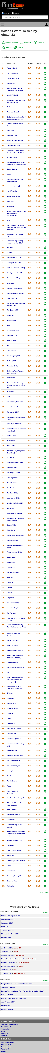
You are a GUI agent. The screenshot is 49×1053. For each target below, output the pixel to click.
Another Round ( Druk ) (15, 840)
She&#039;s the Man (8, 987)
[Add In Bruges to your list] (45, 392)
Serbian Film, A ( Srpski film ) (11, 916)
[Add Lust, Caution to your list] (45, 351)
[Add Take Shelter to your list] (45, 530)
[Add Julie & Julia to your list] (45, 446)
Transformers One (7, 930)
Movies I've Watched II (8, 966)
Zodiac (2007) (11, 361)
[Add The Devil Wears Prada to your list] (45, 288)
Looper (9, 592)
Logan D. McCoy (23, 962)
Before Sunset (12, 169)
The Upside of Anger (14, 278)
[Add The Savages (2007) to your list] (45, 356)
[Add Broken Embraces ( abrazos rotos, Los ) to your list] (45, 429)
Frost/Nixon (11, 377)
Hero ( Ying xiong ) (13, 186)
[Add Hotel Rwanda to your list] (45, 191)
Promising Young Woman (15, 876)
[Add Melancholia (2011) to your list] (45, 498)
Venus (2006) (11, 320)
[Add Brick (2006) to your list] (45, 283)
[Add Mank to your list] (45, 866)
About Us (4, 1033)
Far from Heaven (12, 73)
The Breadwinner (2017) (15, 755)
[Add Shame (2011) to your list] (45, 525)
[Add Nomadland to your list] (45, 871)
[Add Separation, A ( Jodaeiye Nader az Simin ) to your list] (45, 518)
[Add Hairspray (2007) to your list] (45, 335)
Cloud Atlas (11, 562)
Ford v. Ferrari (11, 809)
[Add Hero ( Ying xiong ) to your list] (45, 186)
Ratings (8, 47)
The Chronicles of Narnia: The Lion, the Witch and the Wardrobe (16, 227)
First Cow (10, 855)
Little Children (12, 298)
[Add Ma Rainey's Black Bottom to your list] (45, 861)
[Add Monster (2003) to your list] (45, 157)
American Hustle (12, 645)
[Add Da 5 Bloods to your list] (45, 845)
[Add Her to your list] (45, 672)
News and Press (6, 1047)
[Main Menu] (2, 25)
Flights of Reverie (7, 1009)
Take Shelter (11, 530)
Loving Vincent (12, 771)
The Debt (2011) (12, 493)
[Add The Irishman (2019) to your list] (45, 815)
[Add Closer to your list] (45, 174)
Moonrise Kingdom (13, 608)
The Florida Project (13, 766)
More (45, 912)
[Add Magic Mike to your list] (45, 598)
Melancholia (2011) (13, 498)
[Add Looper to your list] (45, 593)
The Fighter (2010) (13, 467)
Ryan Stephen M (19, 973)
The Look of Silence (14, 728)
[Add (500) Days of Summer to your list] (45, 424)
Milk (8, 396)
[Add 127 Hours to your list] (45, 457)
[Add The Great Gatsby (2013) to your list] (45, 667)
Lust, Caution (11, 351)
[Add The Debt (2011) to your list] (45, 493)
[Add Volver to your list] (45, 325)
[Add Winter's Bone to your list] (45, 483)
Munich (9, 252)
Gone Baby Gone (13, 330)
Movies (6, 13)
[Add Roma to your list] (45, 786)
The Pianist (11, 83)
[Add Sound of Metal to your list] (45, 881)
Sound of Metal (12, 881)
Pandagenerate (20, 955)
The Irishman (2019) (14, 814)
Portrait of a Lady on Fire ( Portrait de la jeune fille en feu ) (16, 834)
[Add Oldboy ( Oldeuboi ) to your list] (45, 263)
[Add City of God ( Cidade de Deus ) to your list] (45, 124)
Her (8, 672)
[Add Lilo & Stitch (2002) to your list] (45, 78)
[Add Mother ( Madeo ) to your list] (45, 478)
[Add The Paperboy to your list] (45, 613)
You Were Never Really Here (16, 798)
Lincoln (9, 587)
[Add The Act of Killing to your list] (45, 640)
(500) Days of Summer (14, 423)
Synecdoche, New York (15, 402)
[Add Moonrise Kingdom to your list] (45, 608)
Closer (9, 174)
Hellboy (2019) (6, 937)
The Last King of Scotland (16, 293)
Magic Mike (11, 598)
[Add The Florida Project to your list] (45, 766)
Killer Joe (10, 577)
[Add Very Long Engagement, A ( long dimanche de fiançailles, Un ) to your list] (45, 211)
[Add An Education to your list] (45, 435)
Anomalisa (10, 698)
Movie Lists (27, 43)
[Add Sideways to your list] (45, 201)
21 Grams (10, 107)
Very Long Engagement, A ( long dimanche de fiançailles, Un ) (16, 213)
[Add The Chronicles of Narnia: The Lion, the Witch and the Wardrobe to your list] (45, 225)
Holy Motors (11, 567)
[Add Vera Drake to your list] (45, 206)
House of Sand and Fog (15, 140)
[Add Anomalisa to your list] (45, 698)
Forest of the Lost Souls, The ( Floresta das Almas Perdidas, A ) (23, 991)
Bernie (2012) (11, 557)
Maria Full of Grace (13, 196)
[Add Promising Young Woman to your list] (45, 876)
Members (17, 13)
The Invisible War (13, 572)
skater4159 (17, 948)
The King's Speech (13, 472)
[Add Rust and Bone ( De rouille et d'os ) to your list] (45, 618)
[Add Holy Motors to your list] (45, 567)
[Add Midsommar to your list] (45, 820)
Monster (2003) (12, 157)
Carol (9, 718)
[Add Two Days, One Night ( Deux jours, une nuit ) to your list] (45, 686)
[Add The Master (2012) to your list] (45, 603)
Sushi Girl (4, 926)
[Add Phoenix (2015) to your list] (45, 734)
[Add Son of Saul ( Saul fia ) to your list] (45, 739)
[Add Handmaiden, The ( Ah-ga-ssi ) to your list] (45, 744)
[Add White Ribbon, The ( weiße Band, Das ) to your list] (45, 451)
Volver (9, 325)
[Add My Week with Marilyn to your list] (45, 513)
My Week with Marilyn (14, 513)
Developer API (6, 1027)
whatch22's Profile (11, 43)
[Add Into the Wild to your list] (45, 340)
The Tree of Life (12, 540)
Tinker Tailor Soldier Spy (15, 535)
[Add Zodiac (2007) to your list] (45, 361)
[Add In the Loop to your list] (45, 441)
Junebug (10, 247)
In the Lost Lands (7, 994)
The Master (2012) (13, 603)
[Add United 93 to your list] (45, 315)
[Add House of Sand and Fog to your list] (45, 140)
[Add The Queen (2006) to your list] (45, 310)
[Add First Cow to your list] (45, 856)
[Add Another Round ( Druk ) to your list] (45, 840)
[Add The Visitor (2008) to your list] (45, 412)
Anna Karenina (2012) (14, 552)
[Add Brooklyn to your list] (45, 713)
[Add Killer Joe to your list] (45, 577)
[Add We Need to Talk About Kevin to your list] (45, 545)
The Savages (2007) (13, 356)
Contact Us (5, 1029)
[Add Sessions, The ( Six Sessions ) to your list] (45, 634)
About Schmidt (12, 68)
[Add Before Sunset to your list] (45, 169)
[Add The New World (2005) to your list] (45, 258)
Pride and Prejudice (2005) (16, 268)
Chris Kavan (32, 959)
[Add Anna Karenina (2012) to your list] (45, 552)
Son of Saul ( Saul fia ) (14, 739)
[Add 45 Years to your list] (45, 693)
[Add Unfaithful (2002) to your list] (45, 95)
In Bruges (10, 391)
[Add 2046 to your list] (45, 220)
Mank (9, 866)
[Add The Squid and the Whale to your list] (45, 273)
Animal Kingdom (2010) (15, 462)
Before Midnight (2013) (15, 650)
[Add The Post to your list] (45, 776)
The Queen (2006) (13, 310)
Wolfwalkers (11, 886)
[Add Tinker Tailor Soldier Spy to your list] (45, 535)
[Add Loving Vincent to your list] (45, 771)
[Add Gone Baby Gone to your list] (45, 330)
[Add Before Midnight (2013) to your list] (45, 650)
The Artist (10, 488)
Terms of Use (5, 1049)
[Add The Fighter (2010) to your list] (45, 467)
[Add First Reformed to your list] (45, 781)
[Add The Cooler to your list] (45, 130)
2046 (8, 220)
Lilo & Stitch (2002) (13, 78)
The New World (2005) (14, 257)
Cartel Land (11, 723)
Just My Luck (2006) (8, 1002)
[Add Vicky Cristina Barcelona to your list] (45, 407)
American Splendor (13, 112)
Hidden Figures (12, 750)
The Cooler (11, 130)
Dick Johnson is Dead (14, 850)
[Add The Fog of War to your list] (45, 135)
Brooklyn (10, 713)
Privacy (3, 1051)
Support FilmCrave (7, 1042)
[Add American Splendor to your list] (45, 112)
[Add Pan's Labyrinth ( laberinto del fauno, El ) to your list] (45, 303)
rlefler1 (16, 951)
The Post (10, 776)
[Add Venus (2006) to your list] (45, 320)
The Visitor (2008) (13, 412)
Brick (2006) (11, 283)
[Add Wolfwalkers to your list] (45, 886)
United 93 (10, 315)
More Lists (43, 892)
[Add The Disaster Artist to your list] (45, 761)
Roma (9, 786)
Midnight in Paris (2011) (15, 503)
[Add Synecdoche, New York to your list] (45, 402)
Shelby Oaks (5, 1005)
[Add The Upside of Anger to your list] (45, 278)
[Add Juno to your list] (45, 346)
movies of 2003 (6, 948)
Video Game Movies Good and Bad (13, 959)
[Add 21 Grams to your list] (45, 107)
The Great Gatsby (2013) (15, 667)
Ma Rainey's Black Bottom (16, 860)
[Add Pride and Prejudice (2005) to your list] (45, 268)
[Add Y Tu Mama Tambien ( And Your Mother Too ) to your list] (45, 100)
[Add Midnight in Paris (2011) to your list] (45, 503)
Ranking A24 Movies (8, 962)
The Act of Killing (13, 640)
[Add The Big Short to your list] (45, 703)
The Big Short (11, 703)
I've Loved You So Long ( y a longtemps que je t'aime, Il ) (16, 385)
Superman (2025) (7, 923)
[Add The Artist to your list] (45, 488)
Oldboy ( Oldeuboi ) (14, 262)
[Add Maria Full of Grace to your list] (45, 196)
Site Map (4, 1035)
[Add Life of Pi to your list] (45, 582)
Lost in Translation (13, 145)
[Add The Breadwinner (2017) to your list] (45, 755)
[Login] (46, 25)
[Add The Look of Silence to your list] (45, 729)
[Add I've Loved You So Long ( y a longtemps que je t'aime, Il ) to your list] (45, 383)
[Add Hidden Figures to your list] (45, 750)
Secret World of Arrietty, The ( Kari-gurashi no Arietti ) (16, 627)
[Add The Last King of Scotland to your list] (45, 293)
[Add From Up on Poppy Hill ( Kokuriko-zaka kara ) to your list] (45, 655)
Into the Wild (11, 340)
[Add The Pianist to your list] (45, 83)
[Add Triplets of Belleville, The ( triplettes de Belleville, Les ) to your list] (45, 162)
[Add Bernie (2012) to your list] (45, 557)
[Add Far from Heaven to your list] (45, 73)
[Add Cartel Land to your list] (45, 723)
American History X (8, 919)
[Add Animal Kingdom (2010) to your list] (45, 462)
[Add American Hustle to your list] (45, 645)
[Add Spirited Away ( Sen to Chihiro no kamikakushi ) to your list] (45, 88)
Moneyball (10, 508)
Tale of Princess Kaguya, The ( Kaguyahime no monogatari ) (15, 680)
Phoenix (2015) (12, 733)
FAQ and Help (6, 1044)
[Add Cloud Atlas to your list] (45, 562)
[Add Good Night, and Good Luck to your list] (45, 234)
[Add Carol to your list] (45, 718)
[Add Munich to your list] (45, 253)
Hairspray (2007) (12, 335)
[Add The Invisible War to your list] (45, 572)
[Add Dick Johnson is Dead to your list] (45, 850)
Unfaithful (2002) (12, 95)
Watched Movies (7, 955)
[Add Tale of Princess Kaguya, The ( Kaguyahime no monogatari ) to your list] (45, 677)
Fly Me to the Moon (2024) (10, 934)
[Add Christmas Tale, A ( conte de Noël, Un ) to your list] (45, 371)
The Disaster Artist (13, 760)
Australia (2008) (12, 366)
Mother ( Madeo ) (13, 478)
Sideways (10, 201)
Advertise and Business (9, 1024)
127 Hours (10, 457)
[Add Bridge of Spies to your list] (45, 708)
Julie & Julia (11, 445)
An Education (11, 435)
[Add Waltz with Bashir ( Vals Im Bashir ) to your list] (45, 417)
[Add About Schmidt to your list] (45, 68)
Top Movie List (6, 951)
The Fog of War (12, 135)
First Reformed (12, 781)
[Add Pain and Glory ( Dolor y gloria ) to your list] (45, 825)
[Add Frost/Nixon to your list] (45, 378)
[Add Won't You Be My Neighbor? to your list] (45, 791)
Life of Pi (10, 582)
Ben (15, 970)
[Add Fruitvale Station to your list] (45, 662)
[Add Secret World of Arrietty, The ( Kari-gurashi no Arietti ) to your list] (45, 625)
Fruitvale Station (12, 662)
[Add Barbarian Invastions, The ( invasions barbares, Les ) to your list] (45, 117)
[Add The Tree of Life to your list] (45, 540)
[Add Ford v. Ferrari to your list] (45, 809)
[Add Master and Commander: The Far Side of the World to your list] (45, 151)
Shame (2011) (11, 525)
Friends (20, 47)
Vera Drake (10, 206)
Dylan (21, 966)
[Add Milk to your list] (45, 397)
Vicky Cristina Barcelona (15, 407)
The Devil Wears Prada (14, 288)
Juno (8, 345)
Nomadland (11, 871)
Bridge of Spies (12, 708)
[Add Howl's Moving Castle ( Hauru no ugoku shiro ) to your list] (45, 241)
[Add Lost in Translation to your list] (45, 146)
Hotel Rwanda (12, 191)
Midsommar (11, 819)
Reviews (41, 43)
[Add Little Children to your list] (45, 298)
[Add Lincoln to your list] (45, 588)
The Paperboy (11, 613)
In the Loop (11, 440)
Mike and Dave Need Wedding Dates (13, 998)
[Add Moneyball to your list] (45, 508)
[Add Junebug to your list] (45, 247)
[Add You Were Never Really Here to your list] (45, 798)
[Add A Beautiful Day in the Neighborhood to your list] (45, 803)
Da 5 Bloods (11, 845)
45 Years (10, 693)
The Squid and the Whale (15, 273)
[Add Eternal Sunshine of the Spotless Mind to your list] (45, 179)
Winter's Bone (12, 483)
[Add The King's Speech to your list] (45, 473)
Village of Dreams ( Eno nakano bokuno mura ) (17, 984)
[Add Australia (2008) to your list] (45, 366)
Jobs (3, 1031)
